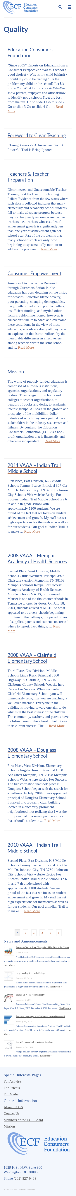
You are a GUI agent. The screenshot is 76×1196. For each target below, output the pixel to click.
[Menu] (69, 7)
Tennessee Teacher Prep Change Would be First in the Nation (42, 947)
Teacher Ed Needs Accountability (30, 995)
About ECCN (13, 1107)
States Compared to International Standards (34, 1042)
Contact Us (11, 1113)
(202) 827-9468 (25, 1178)
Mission (9, 1126)
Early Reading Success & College (30, 973)
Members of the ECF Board (23, 1120)
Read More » (9, 965)
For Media (11, 1094)
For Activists (13, 1081)
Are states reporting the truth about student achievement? (40, 1016)
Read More (49, 249)
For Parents (12, 1088)
